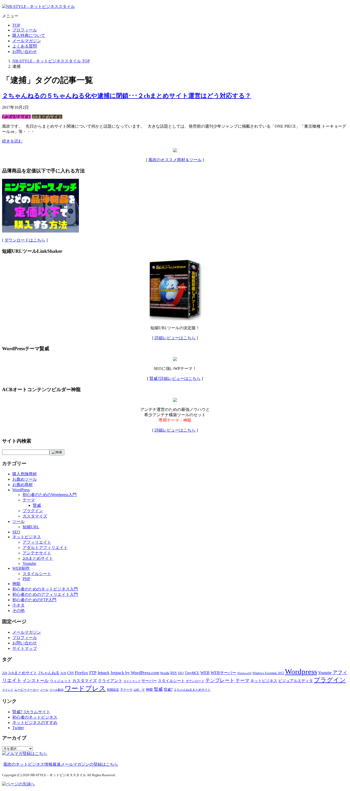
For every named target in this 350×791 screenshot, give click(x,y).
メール (44, 689)
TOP (16, 25)
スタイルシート (37, 574)
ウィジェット (60, 681)
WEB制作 (21, 568)
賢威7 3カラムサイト (31, 712)
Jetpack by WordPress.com (134, 672)
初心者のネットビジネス (34, 717)
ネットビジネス (26, 537)
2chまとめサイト (47, 117)
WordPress (21, 490)
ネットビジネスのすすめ (34, 722)
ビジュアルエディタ (295, 681)
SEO (16, 532)
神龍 (16, 583)
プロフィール (24, 30)
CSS (70, 673)
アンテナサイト (37, 553)
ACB (63, 673)
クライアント (110, 680)
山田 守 (139, 689)
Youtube (29, 563)
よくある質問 (24, 46)
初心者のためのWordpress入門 (50, 494)
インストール (36, 680)
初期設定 (113, 689)
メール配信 (56, 689)
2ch (4, 673)
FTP (92, 672)
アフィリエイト (16, 117)
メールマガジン (26, 41)
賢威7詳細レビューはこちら (175, 378)
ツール (18, 521)
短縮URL (31, 527)
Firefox (81, 672)
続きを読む (12, 141)
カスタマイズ (35, 516)
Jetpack (103, 673)
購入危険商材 (24, 474)
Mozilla (164, 673)
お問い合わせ (24, 51)
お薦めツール (24, 479)
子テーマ (126, 689)
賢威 (37, 505)
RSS (173, 673)
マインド (7, 689)
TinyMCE (192, 673)
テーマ (29, 500)
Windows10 (244, 673)
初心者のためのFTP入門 (34, 600)
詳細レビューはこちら (175, 338)
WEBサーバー (223, 673)
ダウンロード (195, 681)
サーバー (149, 681)
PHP (26, 579)
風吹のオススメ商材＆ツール (175, 160)
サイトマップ (24, 648)
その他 (18, 610)
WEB (205, 673)
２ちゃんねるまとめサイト (192, 689)
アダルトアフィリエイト (45, 547)
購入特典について (28, 35)
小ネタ (18, 605)
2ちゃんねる (48, 673)
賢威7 (168, 689)
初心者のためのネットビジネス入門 (45, 589)
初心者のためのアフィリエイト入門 (45, 594)
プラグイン (33, 511)
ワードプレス (85, 688)
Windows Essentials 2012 (268, 673)
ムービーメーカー (26, 689)
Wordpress (301, 671)
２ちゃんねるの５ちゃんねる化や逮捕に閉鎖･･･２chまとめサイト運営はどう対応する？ (126, 95)
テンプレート (219, 680)
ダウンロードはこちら (24, 240)
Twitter (18, 728)
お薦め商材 (22, 484)
